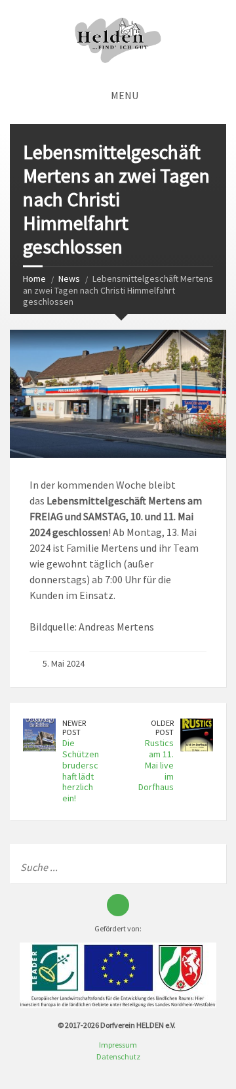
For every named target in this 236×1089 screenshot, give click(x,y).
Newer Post (74, 728)
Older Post (162, 728)
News (69, 278)
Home (34, 278)
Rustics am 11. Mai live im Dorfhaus (156, 765)
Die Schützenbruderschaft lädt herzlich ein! (80, 770)
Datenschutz (118, 1056)
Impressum (118, 1045)
